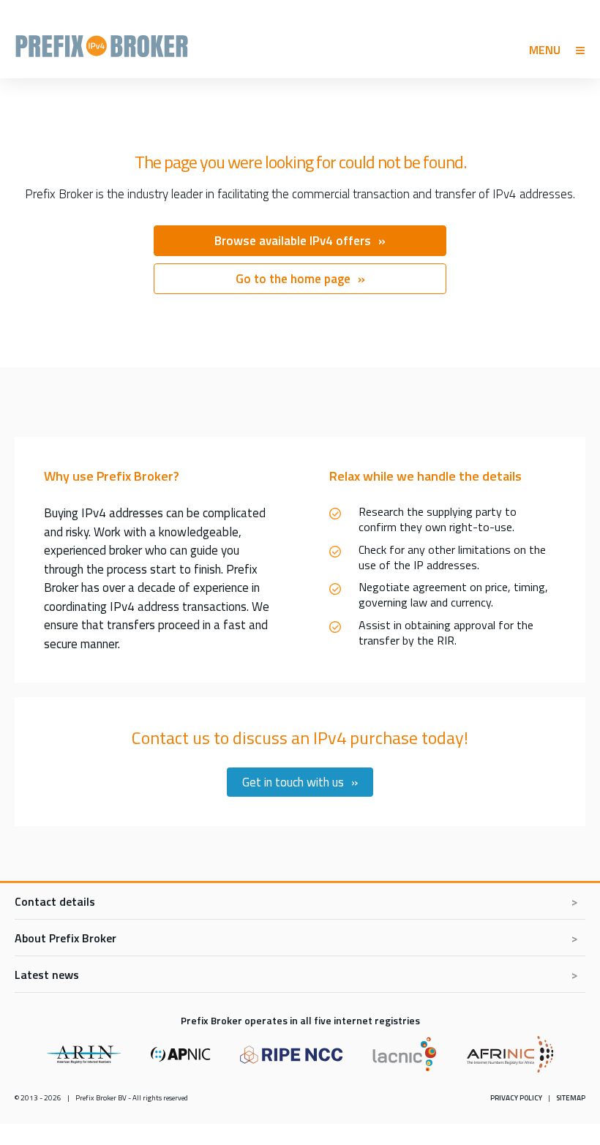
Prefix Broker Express (102, 44)
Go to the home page (293, 278)
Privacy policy (516, 1097)
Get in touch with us (293, 782)
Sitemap (570, 1097)
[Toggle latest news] (300, 974)
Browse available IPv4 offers (292, 240)
